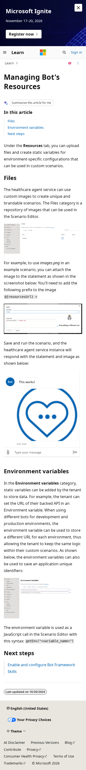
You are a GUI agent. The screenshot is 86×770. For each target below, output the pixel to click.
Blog (68, 742)
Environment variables (26, 127)
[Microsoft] (43, 52)
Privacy (32, 749)
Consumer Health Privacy (24, 756)
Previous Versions (45, 742)
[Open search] (64, 52)
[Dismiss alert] (78, 8)
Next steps (16, 133)
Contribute (12, 749)
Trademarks (13, 763)
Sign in (76, 52)
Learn (9, 63)
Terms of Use (63, 756)
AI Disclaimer (14, 742)
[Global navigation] (5, 52)
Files (11, 121)
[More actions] (78, 63)
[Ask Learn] (70, 63)
